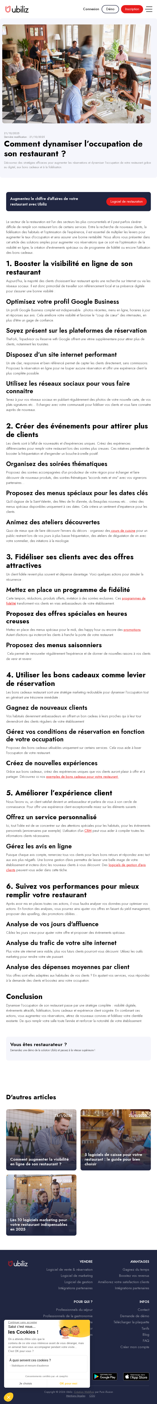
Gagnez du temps (136, 1269)
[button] (147, 9)
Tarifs (145, 1328)
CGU (92, 1396)
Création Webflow (84, 1392)
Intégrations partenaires (75, 1288)
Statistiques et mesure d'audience (30, 1365)
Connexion (91, 9)
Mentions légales (75, 1396)
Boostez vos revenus (134, 1276)
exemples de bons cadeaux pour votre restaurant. (82, 776)
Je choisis (25, 1383)
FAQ (146, 1341)
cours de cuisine (122, 530)
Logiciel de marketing (77, 1276)
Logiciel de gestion (78, 1282)
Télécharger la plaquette (131, 1322)
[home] (17, 9)
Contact (143, 1310)
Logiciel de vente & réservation (69, 1269)
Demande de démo (134, 1316)
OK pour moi (68, 1383)
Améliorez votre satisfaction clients (123, 1282)
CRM (88, 830)
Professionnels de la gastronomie (68, 1316)
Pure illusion (106, 1392)
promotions (132, 629)
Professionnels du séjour (74, 1310)
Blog (145, 1334)
